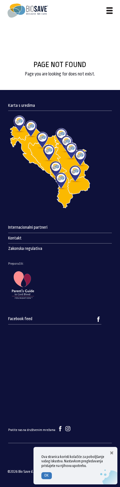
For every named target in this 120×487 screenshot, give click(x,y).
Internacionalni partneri (27, 227)
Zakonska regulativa (25, 248)
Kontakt (15, 238)
